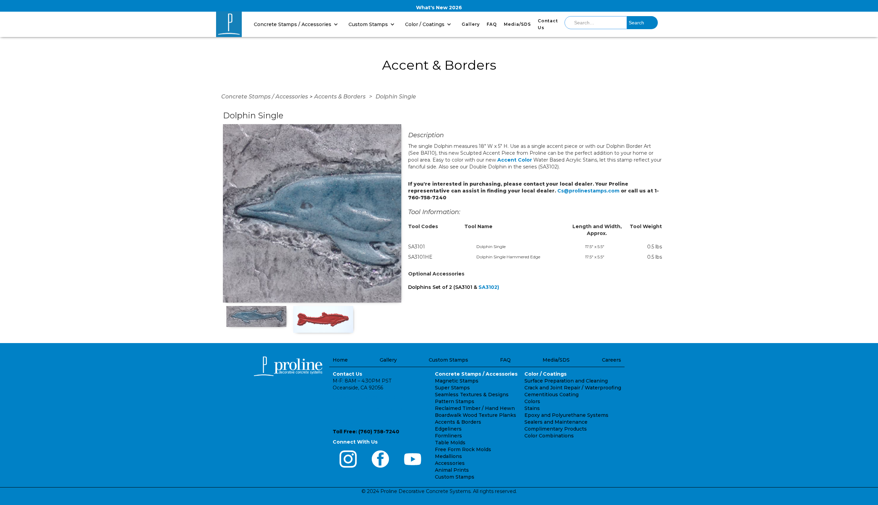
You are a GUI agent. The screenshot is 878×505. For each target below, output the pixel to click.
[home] (229, 24)
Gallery (471, 24)
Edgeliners (448, 429)
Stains (532, 408)
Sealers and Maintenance (556, 422)
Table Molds (450, 442)
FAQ (492, 24)
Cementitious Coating (551, 394)
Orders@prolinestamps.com (368, 397)
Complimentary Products (555, 429)
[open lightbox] (312, 213)
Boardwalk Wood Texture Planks (475, 415)
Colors (532, 401)
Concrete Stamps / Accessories (264, 96)
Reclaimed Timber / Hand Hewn (475, 408)
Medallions (448, 456)
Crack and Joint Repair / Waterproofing (572, 388)
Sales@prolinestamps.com (366, 422)
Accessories (450, 463)
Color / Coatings (545, 374)
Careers (611, 360)
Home (340, 360)
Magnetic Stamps (456, 381)
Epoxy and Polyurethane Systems (566, 415)
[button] (297, 24)
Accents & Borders (340, 96)
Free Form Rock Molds (463, 449)
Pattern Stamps (454, 401)
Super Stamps (452, 388)
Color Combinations (549, 436)
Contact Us (548, 24)
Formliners (448, 436)
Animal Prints (452, 470)
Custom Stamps (448, 360)
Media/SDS (517, 24)
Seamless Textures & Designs (472, 394)
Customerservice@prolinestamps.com (380, 410)
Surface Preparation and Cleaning (566, 381)
